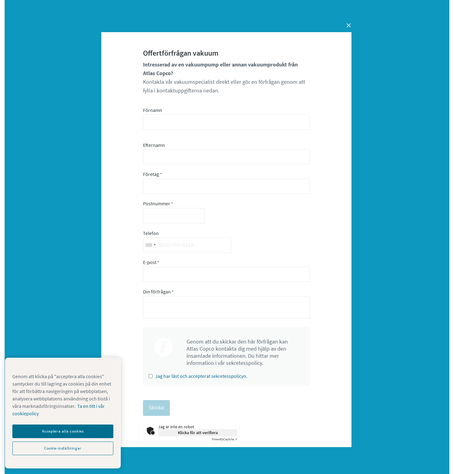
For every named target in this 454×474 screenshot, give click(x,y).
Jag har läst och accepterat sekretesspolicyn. (201, 376)
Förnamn (152, 110)
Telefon (151, 233)
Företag (152, 174)
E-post (151, 262)
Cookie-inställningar (63, 448)
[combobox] (150, 245)
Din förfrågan (158, 291)
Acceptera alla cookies (62, 431)
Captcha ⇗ (224, 439)
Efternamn (154, 145)
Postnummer (158, 203)
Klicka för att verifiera (198, 432)
